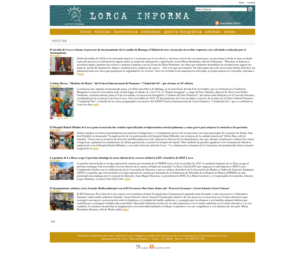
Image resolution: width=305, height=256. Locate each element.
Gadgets (144, 248)
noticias (103, 32)
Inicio (241, 2)
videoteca (151, 32)
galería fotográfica (183, 32)
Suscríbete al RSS (162, 248)
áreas (230, 32)
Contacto (251, 2)
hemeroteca (126, 32)
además (213, 32)
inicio (85, 32)
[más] (81, 74)
